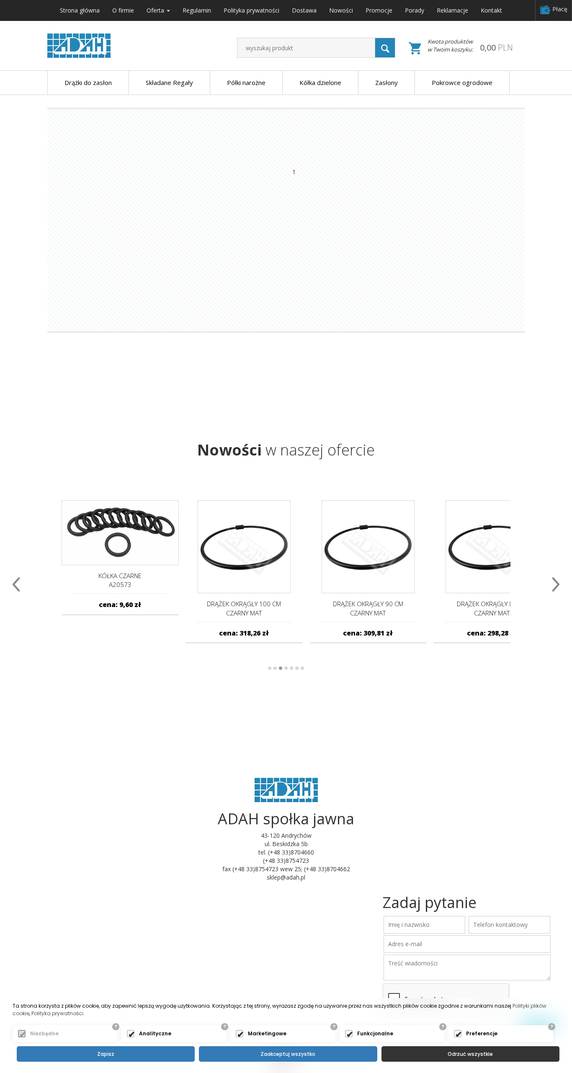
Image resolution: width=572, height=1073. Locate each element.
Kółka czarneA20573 (120, 580)
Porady (414, 10)
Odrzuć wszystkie (470, 1054)
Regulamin (197, 10)
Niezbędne (44, 1033)
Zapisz (105, 1054)
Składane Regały (169, 82)
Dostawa (304, 10)
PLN (496, 47)
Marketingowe (267, 1033)
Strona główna (80, 10)
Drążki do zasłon (88, 82)
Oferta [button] (156, 10)
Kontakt (491, 10)
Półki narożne (246, 82)
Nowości (341, 10)
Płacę (559, 9)
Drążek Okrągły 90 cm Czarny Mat (368, 608)
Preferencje (481, 1033)
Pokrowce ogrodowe (462, 82)
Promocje (379, 10)
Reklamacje (452, 10)
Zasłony (386, 82)
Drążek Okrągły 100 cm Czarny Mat (244, 608)
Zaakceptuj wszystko (287, 1054)
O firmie (123, 10)
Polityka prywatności (251, 10)
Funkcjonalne (375, 1033)
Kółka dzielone (320, 82)
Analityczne (155, 1033)
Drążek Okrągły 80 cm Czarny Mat (492, 608)
